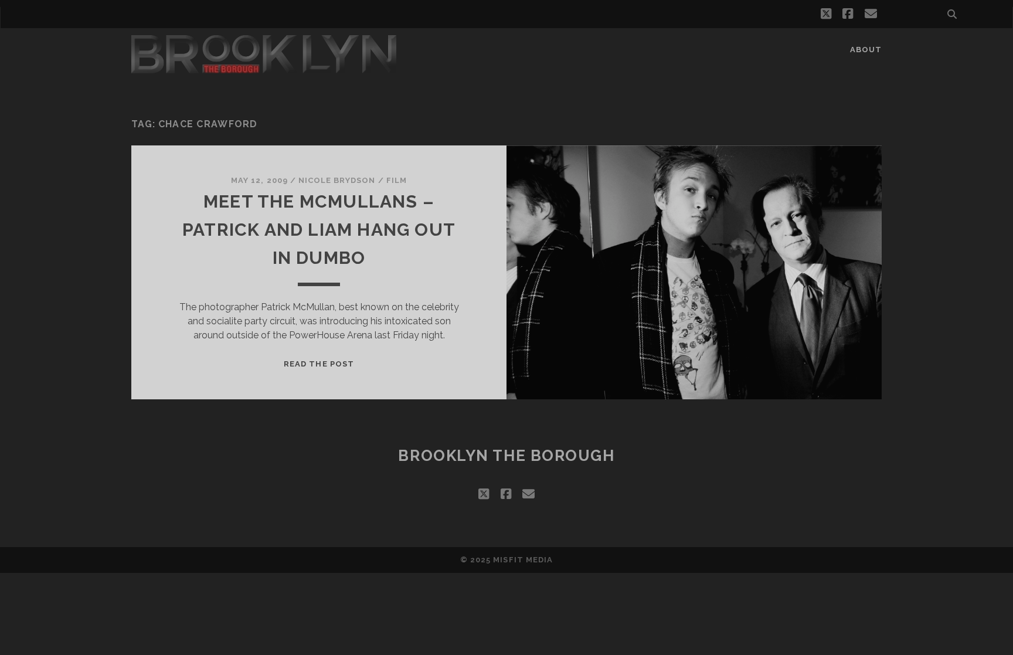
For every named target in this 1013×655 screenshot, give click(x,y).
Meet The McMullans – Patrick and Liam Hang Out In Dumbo (318, 229)
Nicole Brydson (337, 180)
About (866, 49)
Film (396, 180)
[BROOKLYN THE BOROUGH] (263, 68)
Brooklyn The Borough (506, 455)
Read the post (319, 363)
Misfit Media (523, 559)
